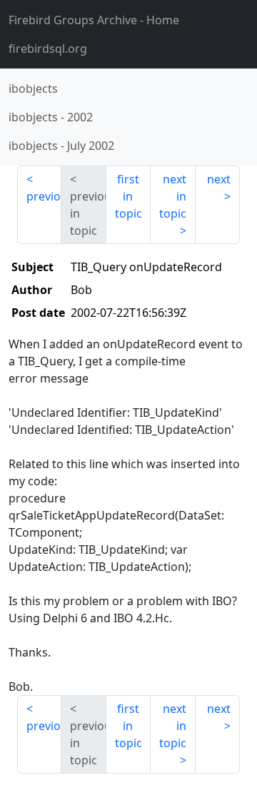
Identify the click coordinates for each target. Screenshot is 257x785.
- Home (94, 20)
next (219, 179)
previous (43, 196)
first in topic (128, 196)
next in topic (172, 196)
